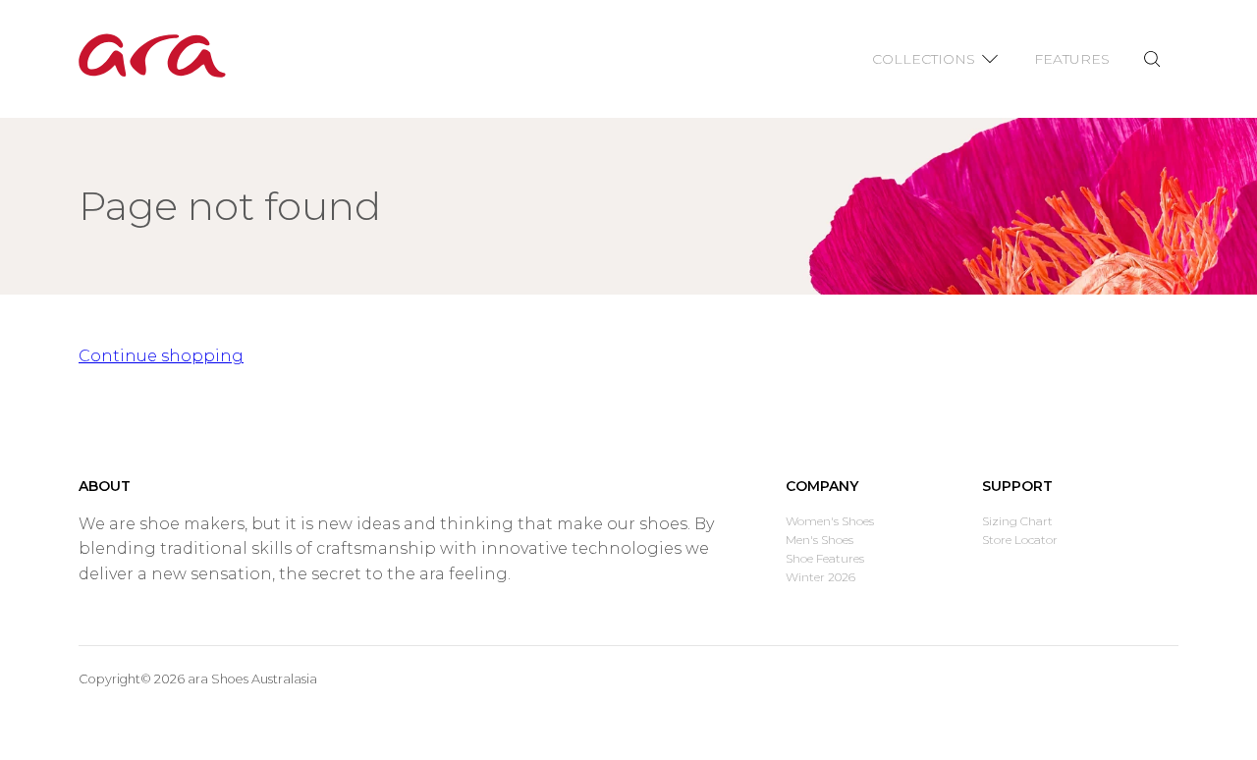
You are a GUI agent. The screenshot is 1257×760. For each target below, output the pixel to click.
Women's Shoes (830, 521)
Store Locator (1020, 539)
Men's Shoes (819, 539)
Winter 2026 (820, 577)
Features (1072, 59)
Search (1151, 59)
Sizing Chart (1017, 521)
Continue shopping (161, 356)
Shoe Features (825, 558)
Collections (923, 59)
